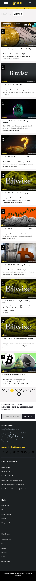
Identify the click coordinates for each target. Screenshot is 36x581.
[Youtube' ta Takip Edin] (22, 452)
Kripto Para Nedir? (7, 476)
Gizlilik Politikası (6, 514)
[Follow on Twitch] (29, 452)
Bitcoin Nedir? (5, 467)
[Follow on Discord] (33, 452)
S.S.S (3, 557)
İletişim (3, 518)
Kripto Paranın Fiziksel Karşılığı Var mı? (13, 489)
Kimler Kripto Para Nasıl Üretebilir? (12, 480)
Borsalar (4, 552)
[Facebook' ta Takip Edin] (3, 452)
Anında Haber (5, 561)
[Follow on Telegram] (25, 452)
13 (33, 390)
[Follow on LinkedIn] (18, 452)
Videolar (3, 544)
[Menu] (6, 3)
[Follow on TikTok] (11, 452)
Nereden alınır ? (6, 471)
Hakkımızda (5, 505)
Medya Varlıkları (6, 523)
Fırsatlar (4, 548)
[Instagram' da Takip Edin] (7, 452)
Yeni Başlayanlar (6, 539)
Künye (3, 510)
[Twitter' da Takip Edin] (14, 452)
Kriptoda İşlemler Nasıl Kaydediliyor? (12, 484)
